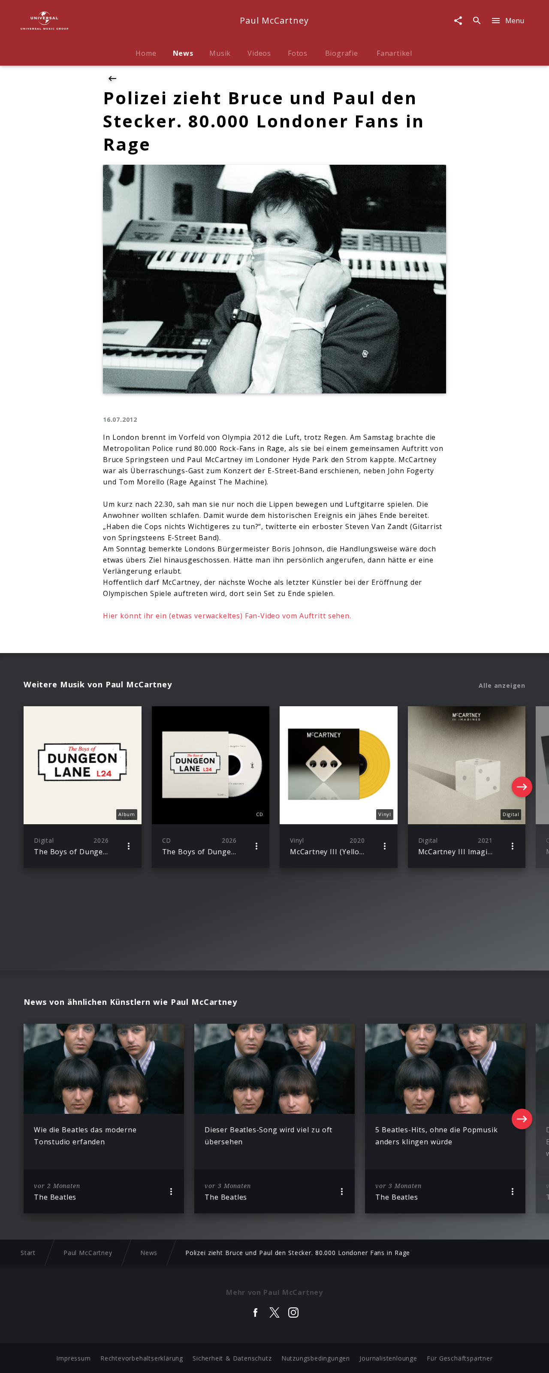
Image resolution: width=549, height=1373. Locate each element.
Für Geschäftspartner (459, 1358)
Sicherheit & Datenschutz (232, 1358)
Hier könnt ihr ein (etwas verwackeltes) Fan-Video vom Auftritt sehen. (227, 615)
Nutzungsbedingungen (315, 1358)
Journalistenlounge (388, 1358)
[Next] (522, 787)
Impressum (73, 1358)
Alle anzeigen (502, 686)
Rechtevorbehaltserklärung (141, 1358)
